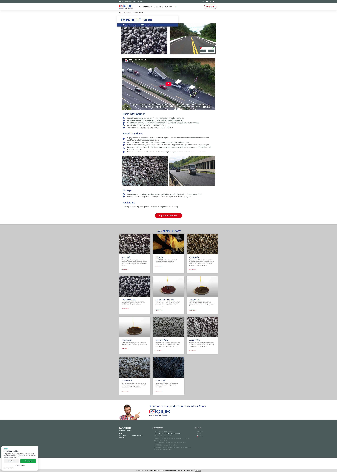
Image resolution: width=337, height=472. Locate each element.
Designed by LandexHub (9, 467)
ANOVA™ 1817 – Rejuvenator (162, 440)
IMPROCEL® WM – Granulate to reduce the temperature (170, 443)
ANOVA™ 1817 (194, 300)
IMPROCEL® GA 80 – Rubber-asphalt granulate (167, 433)
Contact (168, 7)
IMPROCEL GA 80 (129, 300)
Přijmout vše (28, 461)
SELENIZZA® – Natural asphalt (162, 449)
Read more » (125, 269)
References (159, 7)
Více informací (189, 470)
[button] (203, 1)
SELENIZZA (160, 381)
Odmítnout (11, 461)
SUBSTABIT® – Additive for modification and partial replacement (172, 447)
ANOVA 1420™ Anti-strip (165, 300)
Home (121, 13)
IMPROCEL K (194, 340)
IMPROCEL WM (162, 340)
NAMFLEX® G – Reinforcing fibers (163, 436)
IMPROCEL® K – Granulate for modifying (165, 445)
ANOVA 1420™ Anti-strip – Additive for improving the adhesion (171, 438)
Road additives (144, 7)
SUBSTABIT (127, 381)
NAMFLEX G (194, 257)
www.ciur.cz (122, 437)
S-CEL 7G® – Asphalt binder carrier (164, 431)
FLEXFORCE (160, 257)
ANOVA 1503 (127, 340)
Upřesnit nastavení (20, 465)
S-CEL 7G (126, 257)
